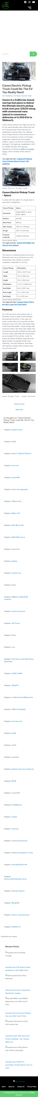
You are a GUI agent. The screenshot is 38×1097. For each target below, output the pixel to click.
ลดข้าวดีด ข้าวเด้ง (18, 525)
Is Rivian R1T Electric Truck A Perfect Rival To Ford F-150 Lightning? (17, 161)
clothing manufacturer (19, 841)
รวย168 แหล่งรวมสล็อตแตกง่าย (22, 697)
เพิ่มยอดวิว (15, 685)
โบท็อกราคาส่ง (16, 501)
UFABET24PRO (17, 673)
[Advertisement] (19, 31)
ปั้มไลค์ (14, 781)
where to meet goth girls (20, 915)
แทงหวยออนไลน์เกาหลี (19, 865)
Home (4, 1087)
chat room (15, 465)
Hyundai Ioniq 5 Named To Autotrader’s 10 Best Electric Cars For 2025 (18, 1065)
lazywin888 (16, 477)
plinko (14, 585)
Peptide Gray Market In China (22, 853)
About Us (11, 1087)
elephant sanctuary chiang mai (23, 769)
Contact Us (20, 1087)
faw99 (14, 441)
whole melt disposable (20, 489)
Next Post (19, 410)
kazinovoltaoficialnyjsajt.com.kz (15, 879)
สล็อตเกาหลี (16, 513)
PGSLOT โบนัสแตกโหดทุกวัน (21, 453)
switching (15, 829)
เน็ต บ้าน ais (16, 623)
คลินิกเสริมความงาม (18, 537)
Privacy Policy (31, 1087)
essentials (15, 757)
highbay (14, 561)
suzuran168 (16, 793)
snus (13, 647)
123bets (14, 817)
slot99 (14, 733)
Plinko (14, 635)
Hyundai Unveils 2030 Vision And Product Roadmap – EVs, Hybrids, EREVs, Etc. (17, 1039)
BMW (23, 149)
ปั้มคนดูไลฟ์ (15, 903)
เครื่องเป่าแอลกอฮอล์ (18, 709)
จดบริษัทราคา (16, 927)
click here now (17, 721)
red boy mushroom (18, 611)
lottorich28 (15, 549)
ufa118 (14, 745)
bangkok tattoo (17, 430)
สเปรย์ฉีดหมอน (17, 805)
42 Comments (7, 96)
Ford (6, 144)
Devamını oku (16, 573)
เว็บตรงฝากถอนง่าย (18, 891)
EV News (17, 96)
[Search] (33, 54)
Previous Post (19, 404)
